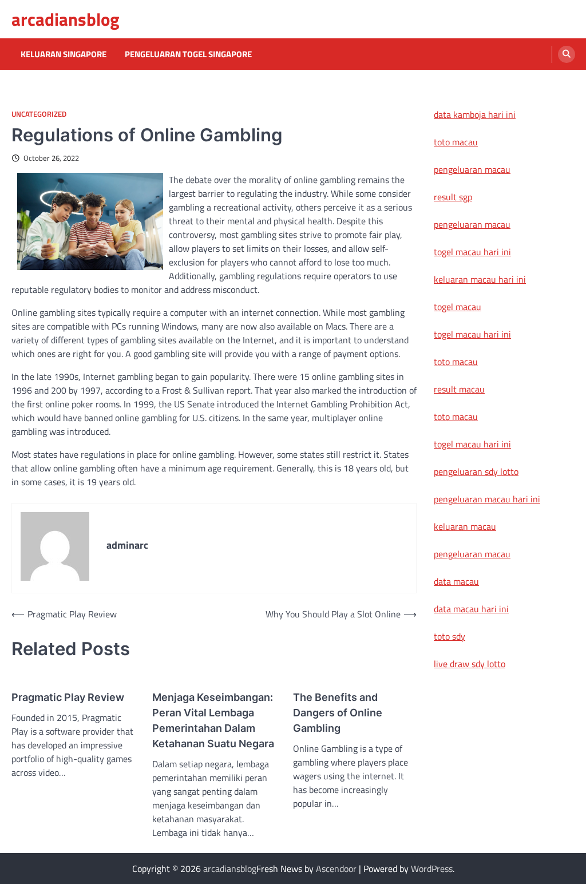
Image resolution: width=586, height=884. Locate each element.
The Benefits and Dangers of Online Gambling (337, 712)
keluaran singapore (63, 54)
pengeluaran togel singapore (188, 54)
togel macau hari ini (472, 334)
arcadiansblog (65, 19)
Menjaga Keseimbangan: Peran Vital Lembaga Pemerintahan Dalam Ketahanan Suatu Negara (213, 720)
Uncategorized (38, 114)
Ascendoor (336, 868)
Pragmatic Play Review (67, 697)
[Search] (566, 54)
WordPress (432, 868)
